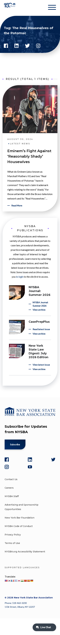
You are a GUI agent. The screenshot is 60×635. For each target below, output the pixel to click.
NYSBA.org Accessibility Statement (25, 551)
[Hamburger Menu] (52, 8)
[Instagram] (7, 467)
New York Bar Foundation (19, 517)
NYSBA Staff (12, 496)
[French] (12, 580)
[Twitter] (53, 459)
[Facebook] (7, 459)
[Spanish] (28, 580)
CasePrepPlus (39, 321)
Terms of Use (12, 543)
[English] (6, 580)
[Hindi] (22, 580)
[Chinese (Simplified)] (25, 580)
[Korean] (9, 580)
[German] (31, 580)
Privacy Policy (13, 534)
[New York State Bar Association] (10, 8)
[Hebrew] (15, 580)
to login (20, 276)
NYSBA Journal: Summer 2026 (39, 291)
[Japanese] (18, 580)
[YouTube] (30, 467)
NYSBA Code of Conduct (19, 526)
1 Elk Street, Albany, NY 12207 (20, 606)
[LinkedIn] (30, 459)
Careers (9, 487)
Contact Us (11, 479)
